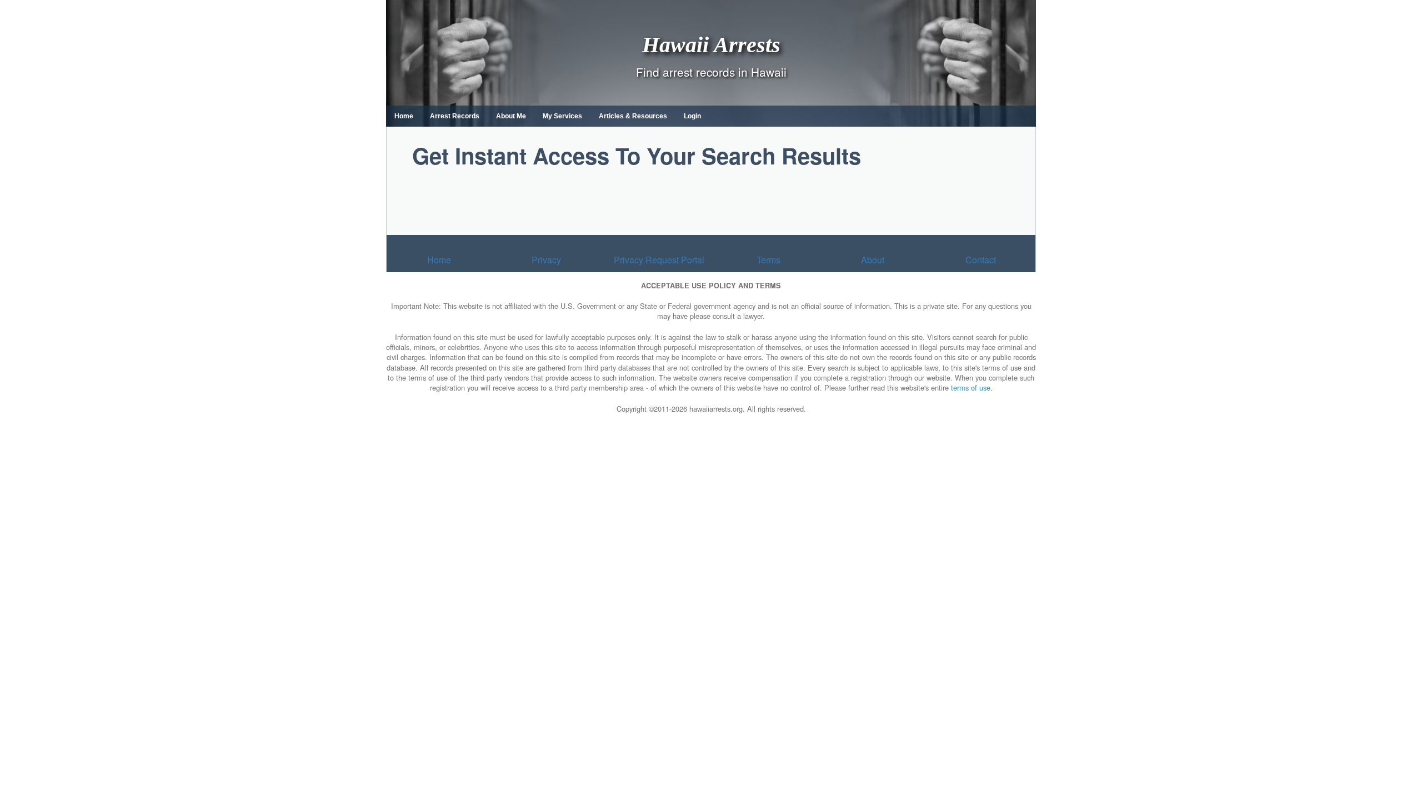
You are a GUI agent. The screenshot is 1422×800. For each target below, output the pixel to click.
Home (403, 116)
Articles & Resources (633, 116)
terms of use (970, 387)
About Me (511, 116)
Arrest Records (454, 116)
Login (692, 116)
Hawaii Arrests (711, 44)
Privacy (546, 259)
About (872, 259)
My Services (562, 116)
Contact (980, 259)
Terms (768, 259)
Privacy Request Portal (659, 259)
